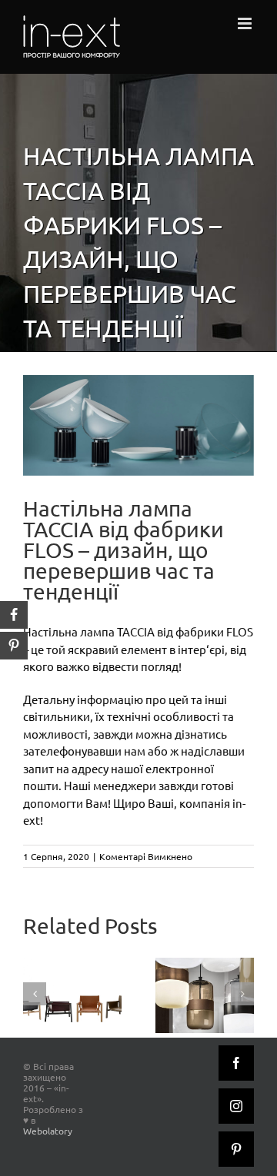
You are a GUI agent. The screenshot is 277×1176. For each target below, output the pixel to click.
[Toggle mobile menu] (246, 23)
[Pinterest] (236, 1149)
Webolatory (47, 1131)
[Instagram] (236, 1106)
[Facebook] (236, 1063)
